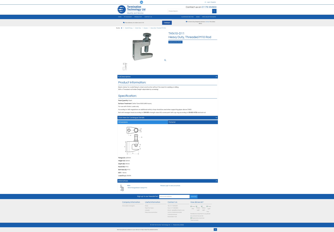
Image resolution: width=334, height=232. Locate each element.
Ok (215, 229)
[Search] (214, 11)
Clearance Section (187, 16)
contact (207, 21)
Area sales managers (209, 16)
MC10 (128, 185)
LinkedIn (147, 210)
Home (119, 16)
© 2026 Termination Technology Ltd (160, 224)
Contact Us (148, 16)
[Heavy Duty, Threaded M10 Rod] (142, 47)
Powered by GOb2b (178, 224)
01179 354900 (209, 7)
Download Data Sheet (175, 42)
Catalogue (167, 22)
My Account (128, 16)
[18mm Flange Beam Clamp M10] (122, 188)
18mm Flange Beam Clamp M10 (137, 187)
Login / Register (211, 2)
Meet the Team (149, 208)
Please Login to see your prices (170, 185)
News (198, 16)
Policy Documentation (151, 212)
